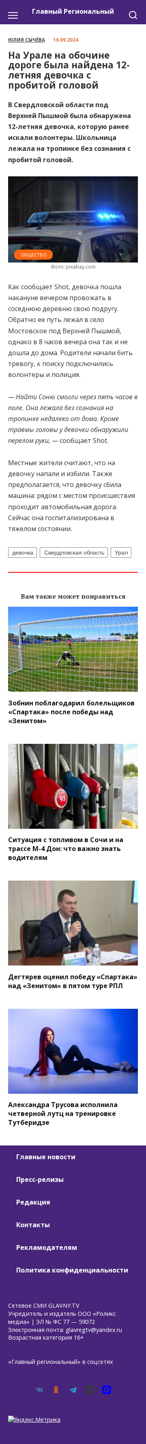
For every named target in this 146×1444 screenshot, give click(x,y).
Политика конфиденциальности (72, 1270)
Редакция (33, 1202)
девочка (22, 552)
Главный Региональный (73, 11)
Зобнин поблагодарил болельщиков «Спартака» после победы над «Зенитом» (71, 711)
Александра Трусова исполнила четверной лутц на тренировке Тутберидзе (63, 1113)
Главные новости (45, 1156)
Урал (121, 552)
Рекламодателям (46, 1247)
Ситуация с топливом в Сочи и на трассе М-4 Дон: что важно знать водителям (65, 848)
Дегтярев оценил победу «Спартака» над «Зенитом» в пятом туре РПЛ (72, 981)
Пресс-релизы (40, 1179)
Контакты (33, 1224)
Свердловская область (74, 552)
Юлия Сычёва (26, 40)
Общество (34, 255)
